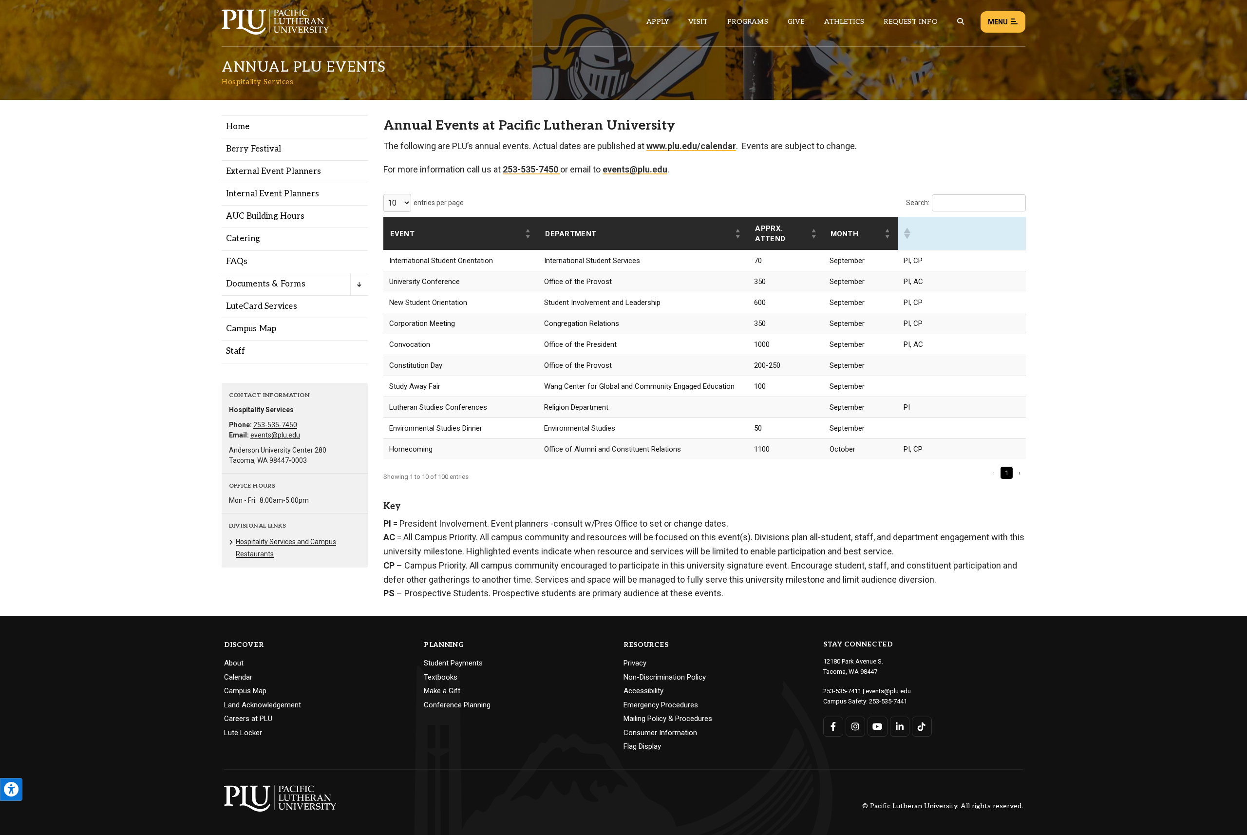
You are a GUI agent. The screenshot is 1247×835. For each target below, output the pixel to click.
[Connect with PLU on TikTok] (922, 727)
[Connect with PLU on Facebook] (833, 727)
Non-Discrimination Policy (665, 677)
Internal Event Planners (273, 194)
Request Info (910, 22)
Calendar (238, 677)
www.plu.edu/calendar (691, 146)
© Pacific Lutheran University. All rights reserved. (942, 806)
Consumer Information (660, 732)
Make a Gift (442, 690)
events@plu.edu (275, 435)
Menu (998, 22)
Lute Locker (243, 732)
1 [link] (1006, 472)
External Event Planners (273, 171)
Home (238, 127)
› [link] (1019, 472)
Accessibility (643, 690)
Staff (236, 351)
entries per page (439, 203)
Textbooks (440, 677)
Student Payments (453, 663)
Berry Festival (254, 149)
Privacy (635, 663)
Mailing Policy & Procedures (668, 718)
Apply (657, 22)
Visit (698, 22)
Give (796, 22)
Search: (917, 203)
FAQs (237, 261)
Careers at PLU (248, 718)
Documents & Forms (265, 284)
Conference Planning (457, 705)
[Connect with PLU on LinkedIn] (900, 727)
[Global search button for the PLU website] (960, 22)
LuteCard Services (261, 306)
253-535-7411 (842, 691)
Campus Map (251, 329)
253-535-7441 (888, 701)
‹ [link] (993, 472)
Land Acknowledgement (262, 705)
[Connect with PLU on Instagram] (856, 727)
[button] (528, 234)
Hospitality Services (257, 81)
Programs (747, 22)
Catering (243, 239)
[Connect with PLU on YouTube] (878, 727)
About (234, 663)
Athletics (844, 22)
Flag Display (642, 746)
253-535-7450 (275, 425)
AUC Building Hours (265, 216)
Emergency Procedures (661, 705)
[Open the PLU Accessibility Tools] (11, 789)
